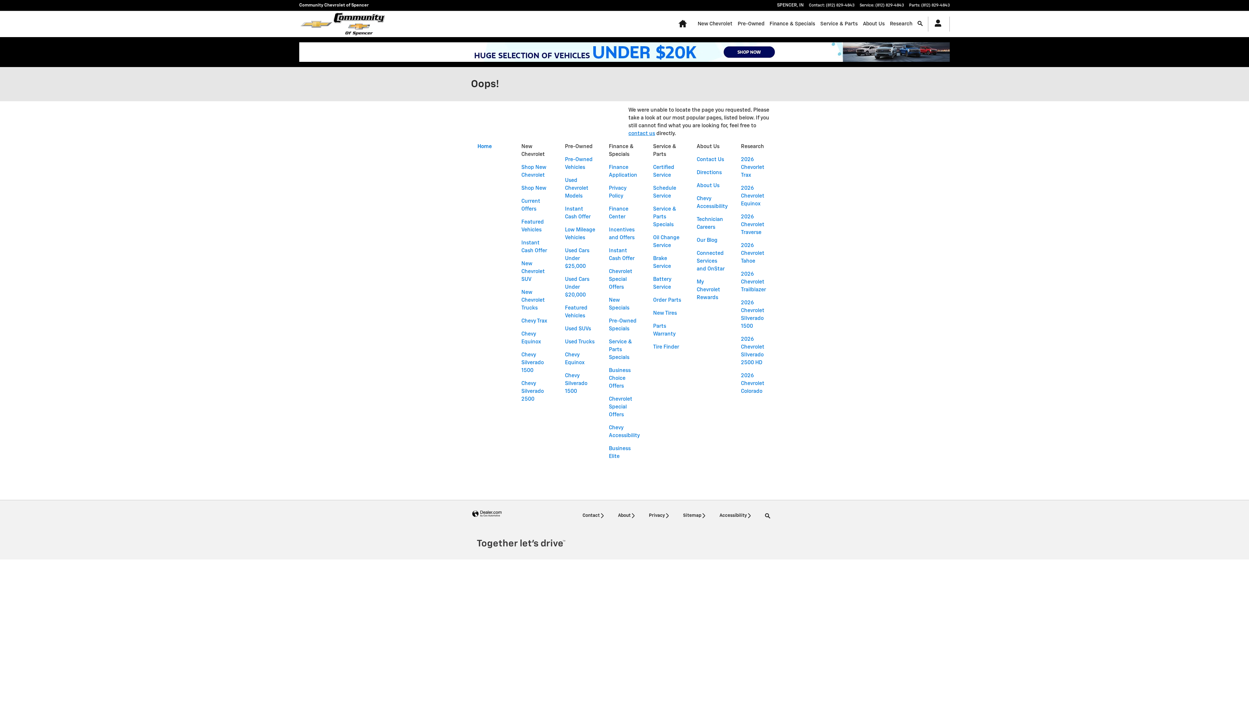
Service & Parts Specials (620, 349)
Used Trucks (580, 342)
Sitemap (692, 515)
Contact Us (710, 159)
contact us (641, 133)
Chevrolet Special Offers (620, 279)
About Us (874, 23)
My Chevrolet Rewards (708, 290)
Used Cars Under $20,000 (577, 287)
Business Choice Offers (620, 378)
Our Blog (707, 240)
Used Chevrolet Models (576, 188)
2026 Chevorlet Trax (752, 167)
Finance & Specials (792, 23)
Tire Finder (666, 347)
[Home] (316, 24)
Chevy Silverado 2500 (532, 391)
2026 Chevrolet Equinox (752, 196)
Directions (709, 172)
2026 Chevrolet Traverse (752, 224)
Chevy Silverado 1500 (532, 362)
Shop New (533, 188)
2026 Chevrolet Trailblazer (753, 282)
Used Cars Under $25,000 (577, 258)
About (624, 515)
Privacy (657, 515)
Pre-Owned (751, 23)
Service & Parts (839, 23)
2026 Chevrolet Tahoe (752, 253)
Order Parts (667, 300)
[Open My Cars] (936, 24)
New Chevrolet (715, 23)
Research (901, 23)
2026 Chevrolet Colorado (752, 383)
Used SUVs (578, 329)
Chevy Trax (534, 321)
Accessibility (733, 515)
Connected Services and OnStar (711, 261)
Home (484, 146)
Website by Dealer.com (487, 514)
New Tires (665, 313)
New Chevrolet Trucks (533, 300)
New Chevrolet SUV (533, 271)
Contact (591, 515)
